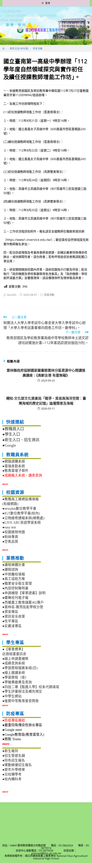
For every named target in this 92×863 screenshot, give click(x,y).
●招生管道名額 (13, 755)
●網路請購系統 (13, 461)
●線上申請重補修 (15, 658)
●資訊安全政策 (13, 616)
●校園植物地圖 (13, 532)
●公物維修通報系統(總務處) (23, 518)
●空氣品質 (10, 541)
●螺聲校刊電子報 (15, 598)
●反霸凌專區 (12, 626)
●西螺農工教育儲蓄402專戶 (23, 602)
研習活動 (49, 295)
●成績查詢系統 (13, 663)
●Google (9, 445)
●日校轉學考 (12, 774)
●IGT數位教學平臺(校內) (21, 513)
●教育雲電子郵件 (15, 470)
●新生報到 (10, 751)
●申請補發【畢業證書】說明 (24, 593)
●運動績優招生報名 (17, 765)
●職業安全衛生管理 (17, 583)
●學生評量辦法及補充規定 (22, 691)
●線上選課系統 (13, 673)
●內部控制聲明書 (15, 588)
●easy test (9, 527)
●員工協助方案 (13, 579)
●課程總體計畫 (13, 565)
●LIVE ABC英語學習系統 (21, 522)
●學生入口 (11, 434)
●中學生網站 (12, 696)
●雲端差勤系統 (13, 466)
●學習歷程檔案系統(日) (19, 668)
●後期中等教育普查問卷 (20, 701)
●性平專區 (10, 621)
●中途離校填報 (13, 574)
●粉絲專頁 (10, 537)
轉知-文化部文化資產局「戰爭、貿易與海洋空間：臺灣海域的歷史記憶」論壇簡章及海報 (46, 400)
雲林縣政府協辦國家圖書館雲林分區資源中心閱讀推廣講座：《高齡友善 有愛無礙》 (46, 372)
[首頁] (3, 48)
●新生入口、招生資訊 (20, 440)
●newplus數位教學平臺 (19, 508)
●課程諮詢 (10, 569)
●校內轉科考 (12, 779)
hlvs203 (11, 295)
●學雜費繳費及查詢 (17, 682)
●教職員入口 (13, 429)
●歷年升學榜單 (13, 769)
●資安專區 (10, 612)
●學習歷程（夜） (15, 677)
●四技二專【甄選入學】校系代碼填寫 (30, 687)
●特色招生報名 (13, 760)
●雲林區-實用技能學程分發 (22, 607)
